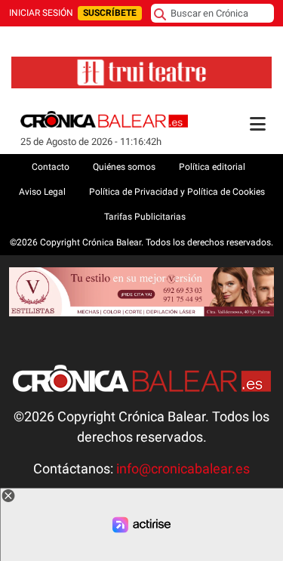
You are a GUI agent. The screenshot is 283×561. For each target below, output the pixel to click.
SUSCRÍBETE (110, 13)
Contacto (50, 167)
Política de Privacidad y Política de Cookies (177, 191)
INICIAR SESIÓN (41, 13)
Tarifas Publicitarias (145, 216)
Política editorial (212, 167)
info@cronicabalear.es (183, 468)
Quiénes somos (124, 167)
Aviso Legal (42, 191)
